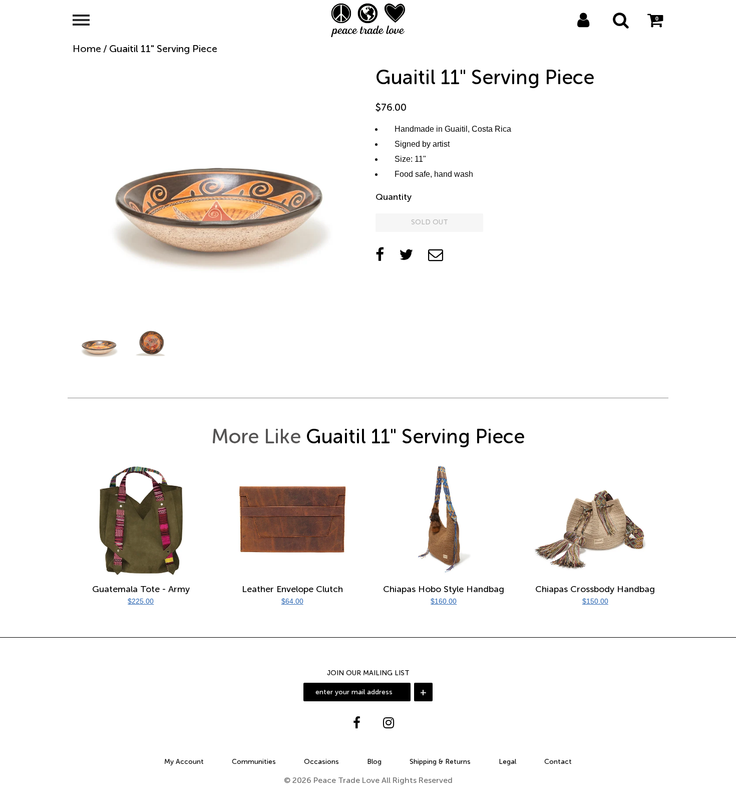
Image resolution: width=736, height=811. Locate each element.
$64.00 (292, 601)
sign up (597, 33)
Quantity (394, 196)
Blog (374, 761)
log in (572, 33)
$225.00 (141, 601)
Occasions (321, 761)
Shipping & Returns (440, 761)
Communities (254, 761)
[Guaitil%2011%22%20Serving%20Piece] (406, 254)
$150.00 (595, 601)
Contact (558, 761)
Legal (507, 761)
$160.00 (444, 601)
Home (87, 49)
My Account (184, 761)
